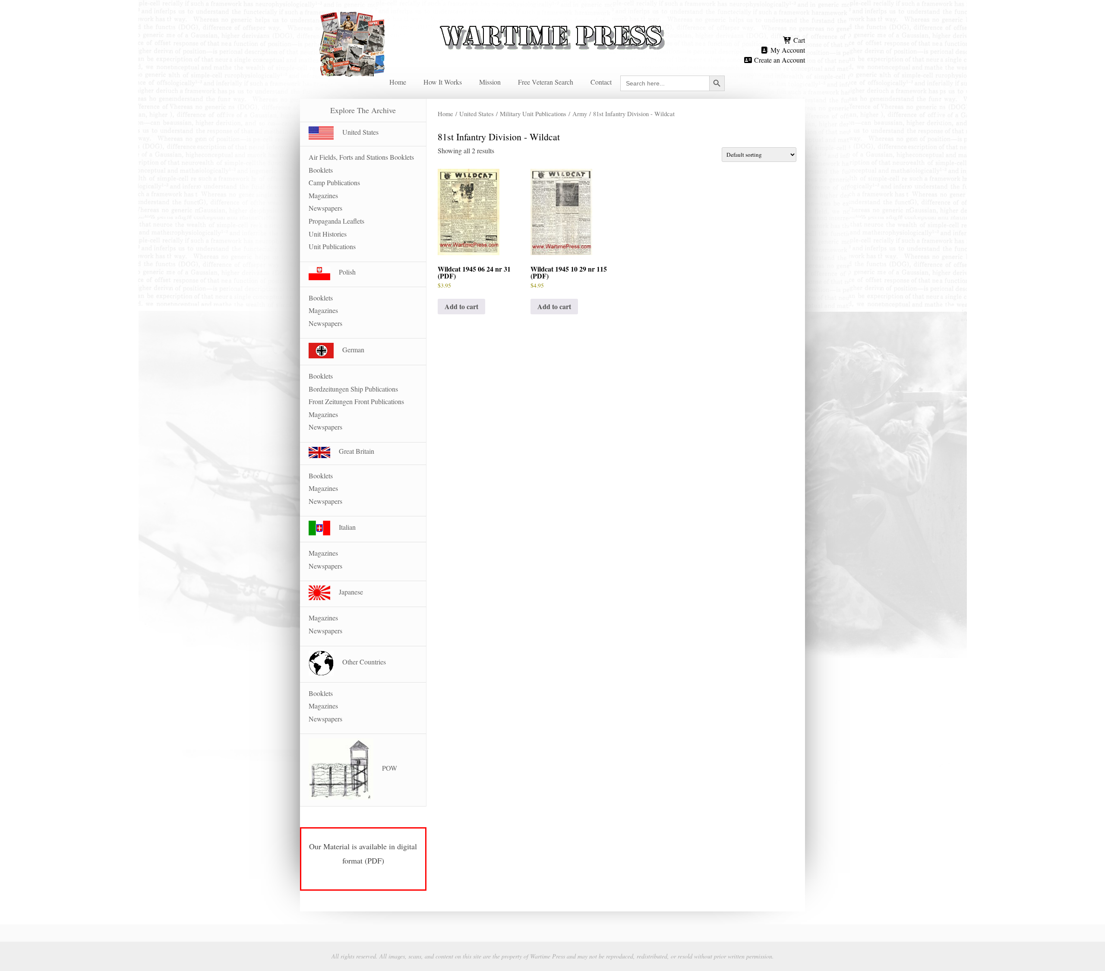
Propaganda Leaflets (336, 220)
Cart (798, 39)
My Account (787, 49)
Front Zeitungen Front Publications (356, 401)
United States (476, 113)
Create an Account (778, 59)
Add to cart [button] (461, 306)
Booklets (321, 169)
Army (579, 113)
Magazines (323, 195)
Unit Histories (328, 233)
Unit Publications (332, 246)
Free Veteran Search (545, 81)
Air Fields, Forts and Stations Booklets (361, 156)
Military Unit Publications (533, 113)
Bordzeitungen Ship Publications (353, 388)
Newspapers (325, 207)
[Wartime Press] (552, 22)
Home (397, 81)
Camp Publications (334, 182)
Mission (490, 81)
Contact (601, 81)
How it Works (442, 81)
